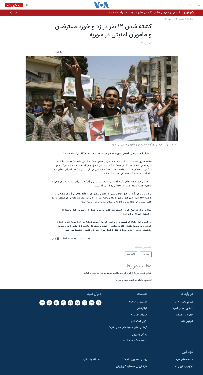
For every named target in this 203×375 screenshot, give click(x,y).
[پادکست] (49, 303)
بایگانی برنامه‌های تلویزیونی (131, 366)
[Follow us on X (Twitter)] (84, 303)
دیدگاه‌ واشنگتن (91, 360)
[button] (16, 13)
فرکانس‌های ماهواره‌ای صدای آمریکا (127, 328)
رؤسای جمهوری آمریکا (134, 360)
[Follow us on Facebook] (99, 303)
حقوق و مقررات (184, 315)
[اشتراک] (42, 303)
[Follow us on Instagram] (70, 303)
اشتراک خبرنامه (139, 315)
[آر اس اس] (56, 303)
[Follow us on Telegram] (91, 303)
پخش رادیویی (139, 334)
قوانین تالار (187, 321)
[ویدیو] (27, 5)
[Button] (57, 52)
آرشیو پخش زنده (183, 366)
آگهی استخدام (139, 321)
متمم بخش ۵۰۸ (183, 302)
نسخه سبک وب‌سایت (135, 341)
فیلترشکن (142, 308)
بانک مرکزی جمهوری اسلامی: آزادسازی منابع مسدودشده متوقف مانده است (144, 12)
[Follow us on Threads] (63, 303)
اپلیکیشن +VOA (138, 302)
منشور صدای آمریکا (182, 308)
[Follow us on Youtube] (77, 303)
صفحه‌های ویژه (184, 360)
